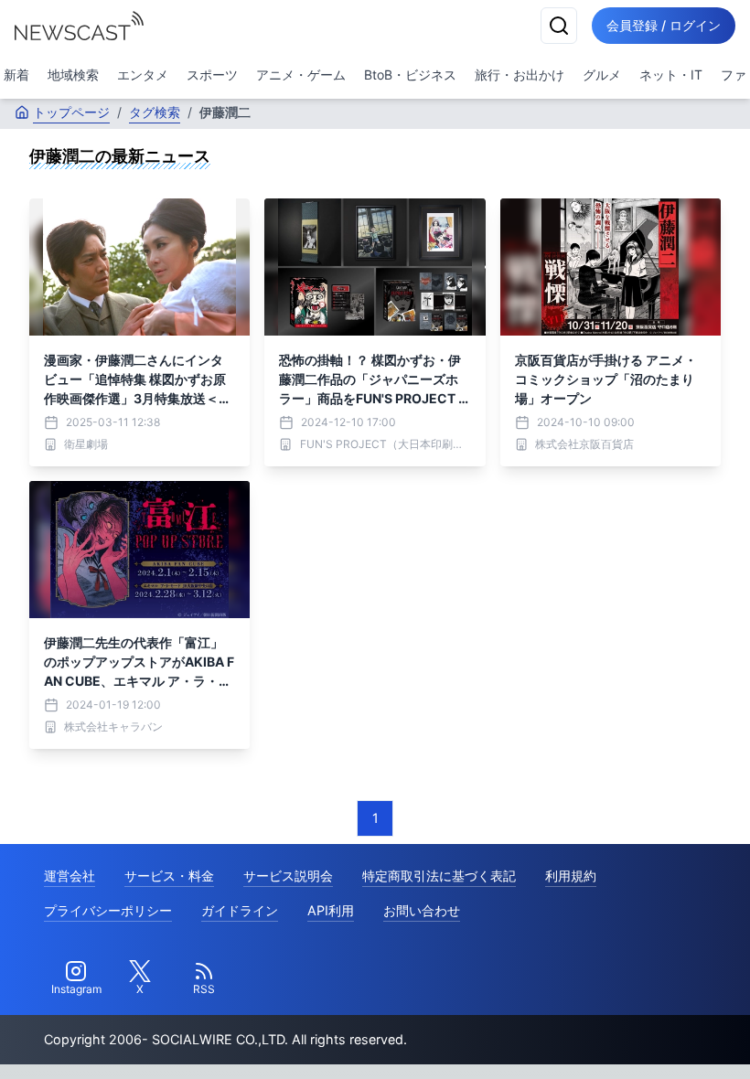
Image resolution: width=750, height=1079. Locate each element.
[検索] (559, 25)
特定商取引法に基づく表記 (439, 875)
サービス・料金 (169, 875)
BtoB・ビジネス (410, 74)
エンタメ (142, 74)
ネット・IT (670, 74)
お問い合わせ (421, 910)
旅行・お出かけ (519, 74)
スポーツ (212, 74)
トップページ (71, 112)
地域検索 (73, 74)
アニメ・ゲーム (301, 74)
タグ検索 (154, 112)
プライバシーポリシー (108, 910)
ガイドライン (239, 910)
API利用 (330, 910)
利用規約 (570, 875)
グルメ (602, 74)
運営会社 (69, 875)
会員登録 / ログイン (663, 25)
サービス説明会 (288, 875)
